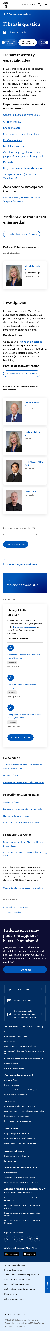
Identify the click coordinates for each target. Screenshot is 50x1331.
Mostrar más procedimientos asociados (21, 822)
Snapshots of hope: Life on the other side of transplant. (23, 656)
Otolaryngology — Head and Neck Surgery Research (22, 199)
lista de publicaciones (30, 341)
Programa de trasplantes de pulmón (23, 168)
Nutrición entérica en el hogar (16, 816)
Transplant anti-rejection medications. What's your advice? (24, 716)
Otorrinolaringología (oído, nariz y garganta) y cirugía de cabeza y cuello (23, 154)
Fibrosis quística (21, 24)
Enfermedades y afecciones (19, 14)
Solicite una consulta (15, 544)
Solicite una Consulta (17, 32)
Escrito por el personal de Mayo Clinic (20, 528)
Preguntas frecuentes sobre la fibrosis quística (23, 782)
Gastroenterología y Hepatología (21, 133)
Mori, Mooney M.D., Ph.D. (34, 463)
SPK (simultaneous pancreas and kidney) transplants (22, 686)
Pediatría (8, 162)
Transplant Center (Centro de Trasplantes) (19, 176)
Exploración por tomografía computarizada (22, 809)
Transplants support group (24, 627)
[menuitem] (27, 42)
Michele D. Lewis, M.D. (32, 268)
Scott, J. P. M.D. (32, 491)
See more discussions (20, 737)
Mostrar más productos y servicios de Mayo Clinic (22, 854)
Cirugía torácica (12, 121)
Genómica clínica (12, 140)
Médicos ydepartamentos (28, 42)
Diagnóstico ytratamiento (9, 42)
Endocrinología (11, 127)
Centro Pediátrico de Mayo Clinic (21, 114)
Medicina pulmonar (14, 146)
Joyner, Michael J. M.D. (33, 404)
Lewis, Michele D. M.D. (32, 434)
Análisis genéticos (11, 802)
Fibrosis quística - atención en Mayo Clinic (22, 534)
